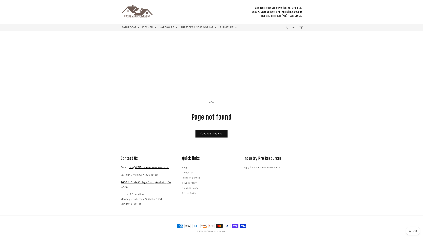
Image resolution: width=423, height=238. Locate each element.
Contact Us (188, 172)
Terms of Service (191, 177)
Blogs (185, 167)
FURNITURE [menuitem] (226, 27)
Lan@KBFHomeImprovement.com (149, 167)
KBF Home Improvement (215, 231)
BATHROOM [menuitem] (128, 27)
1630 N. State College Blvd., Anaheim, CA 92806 (277, 11)
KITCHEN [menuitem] (147, 27)
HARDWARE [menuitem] (166, 27)
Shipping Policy (190, 188)
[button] (286, 27)
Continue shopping (211, 133)
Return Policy (189, 193)
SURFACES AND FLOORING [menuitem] (196, 27)
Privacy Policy (189, 182)
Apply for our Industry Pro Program (262, 167)
